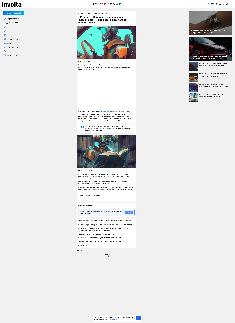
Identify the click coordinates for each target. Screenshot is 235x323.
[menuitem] (13, 18)
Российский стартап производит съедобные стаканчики (99, 238)
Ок (138, 318)
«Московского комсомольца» (109, 112)
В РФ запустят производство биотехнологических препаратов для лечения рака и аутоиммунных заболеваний (103, 229)
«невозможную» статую (97, 189)
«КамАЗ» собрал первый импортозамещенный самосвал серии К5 (103, 241)
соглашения (113, 319)
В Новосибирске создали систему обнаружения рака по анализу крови (105, 225)
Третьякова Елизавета (92, 196)
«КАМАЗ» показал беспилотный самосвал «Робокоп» (98, 234)
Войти (129, 212)
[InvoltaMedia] (11, 4)
